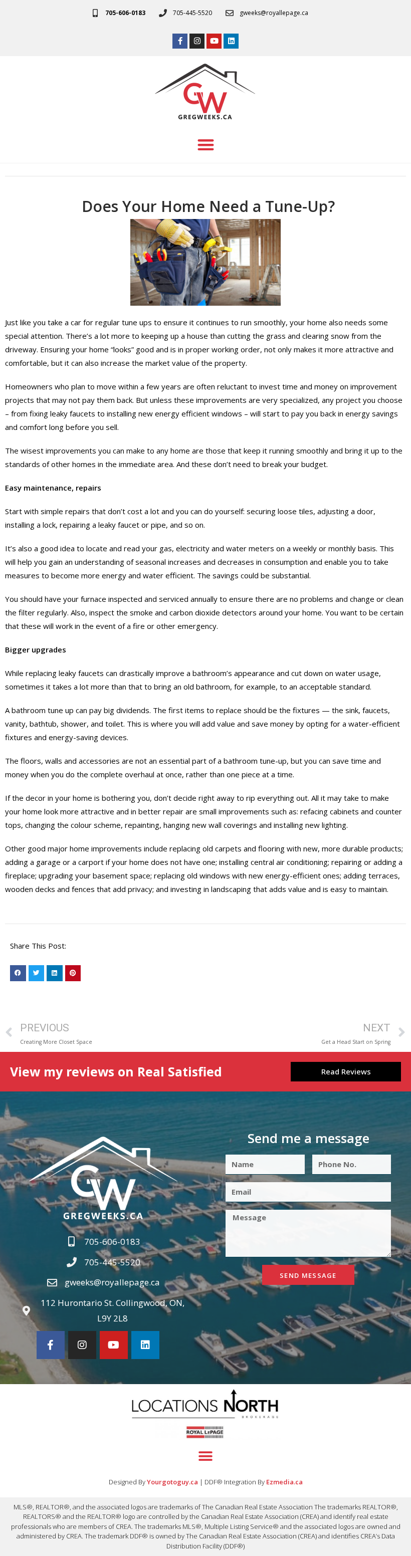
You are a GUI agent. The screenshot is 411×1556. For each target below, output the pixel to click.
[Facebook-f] (179, 41)
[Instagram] (196, 41)
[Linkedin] (231, 41)
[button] (205, 145)
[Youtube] (214, 41)
